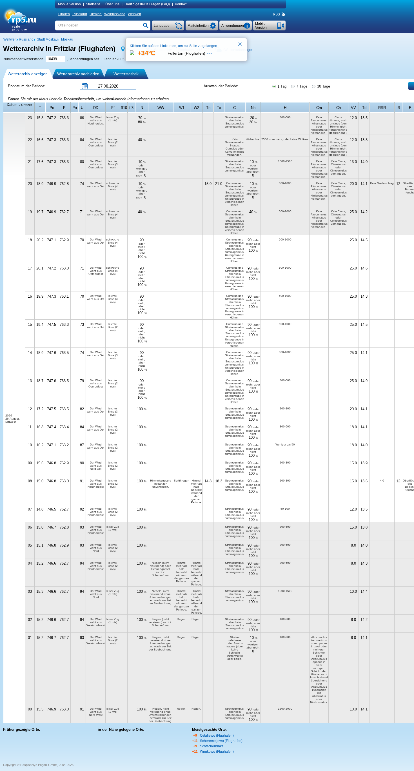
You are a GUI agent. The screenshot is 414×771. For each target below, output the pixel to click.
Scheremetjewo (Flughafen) (221, 741)
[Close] (240, 45)
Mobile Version (69, 4)
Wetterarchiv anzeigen (28, 74)
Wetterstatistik (126, 74)
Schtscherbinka (212, 746)
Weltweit (134, 14)
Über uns (112, 4)
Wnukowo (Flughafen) (217, 752)
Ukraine (96, 14)
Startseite (93, 4)
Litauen (64, 14)
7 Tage (301, 86)
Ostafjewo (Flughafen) (217, 735)
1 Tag (281, 86)
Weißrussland (114, 14)
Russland (79, 14)
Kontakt (180, 4)
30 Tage (323, 86)
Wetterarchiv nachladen (78, 74)
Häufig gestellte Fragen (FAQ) (147, 4)
